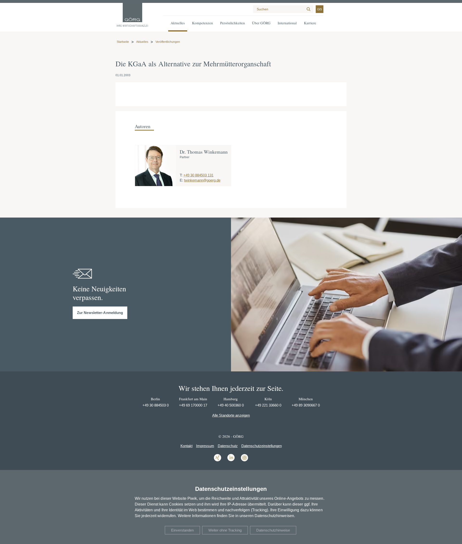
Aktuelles (142, 42)
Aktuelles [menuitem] (178, 22)
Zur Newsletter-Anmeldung (100, 313)
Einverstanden (182, 530)
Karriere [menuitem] (310, 22)
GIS (319, 9)
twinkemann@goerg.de (202, 180)
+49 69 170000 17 (193, 405)
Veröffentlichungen (167, 42)
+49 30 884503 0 (155, 405)
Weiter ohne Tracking (225, 530)
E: (181, 180)
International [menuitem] (287, 22)
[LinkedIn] (231, 461)
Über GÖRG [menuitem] (261, 22)
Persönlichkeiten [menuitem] (232, 22)
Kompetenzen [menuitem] (202, 22)
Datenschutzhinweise (273, 530)
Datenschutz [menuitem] (228, 446)
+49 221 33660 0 (268, 405)
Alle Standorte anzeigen (231, 415)
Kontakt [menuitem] (186, 446)
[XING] (218, 461)
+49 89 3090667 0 (306, 405)
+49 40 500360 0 (231, 405)
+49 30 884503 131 (198, 175)
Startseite (123, 42)
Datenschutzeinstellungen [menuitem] (261, 446)
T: (181, 175)
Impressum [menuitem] (205, 446)
